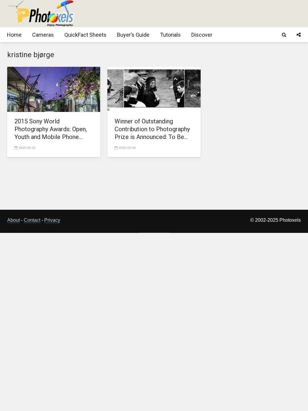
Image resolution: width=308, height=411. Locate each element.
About (13, 220)
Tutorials (170, 35)
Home (14, 35)
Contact (32, 220)
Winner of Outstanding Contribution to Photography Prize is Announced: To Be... (152, 129)
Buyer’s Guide (133, 35)
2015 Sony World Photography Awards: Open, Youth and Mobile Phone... (50, 129)
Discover (201, 35)
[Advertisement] (191, 13)
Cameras (43, 35)
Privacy (52, 220)
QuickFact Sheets (85, 35)
